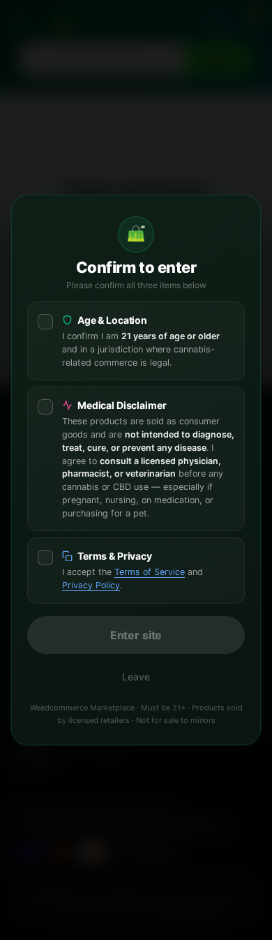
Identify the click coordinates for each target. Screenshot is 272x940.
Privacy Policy (91, 585)
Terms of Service (149, 572)
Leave (136, 676)
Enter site (136, 635)
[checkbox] (136, 341)
